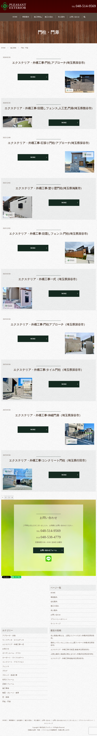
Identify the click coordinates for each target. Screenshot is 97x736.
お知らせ (5, 649)
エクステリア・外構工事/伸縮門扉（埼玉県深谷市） (48, 415)
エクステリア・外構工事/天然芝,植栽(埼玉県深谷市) (70, 649)
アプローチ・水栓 (9, 635)
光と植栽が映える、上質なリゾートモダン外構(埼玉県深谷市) (72, 637)
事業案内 (25, 17)
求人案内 (61, 17)
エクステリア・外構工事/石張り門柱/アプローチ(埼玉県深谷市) (48, 142)
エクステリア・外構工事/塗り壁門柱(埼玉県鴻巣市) (48, 188)
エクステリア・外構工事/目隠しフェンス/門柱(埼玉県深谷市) (48, 233)
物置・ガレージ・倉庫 (10, 693)
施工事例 (37, 17)
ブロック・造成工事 (9, 675)
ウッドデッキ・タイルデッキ (13, 640)
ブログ (4, 671)
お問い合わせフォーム (48, 550)
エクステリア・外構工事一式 (13, 644)
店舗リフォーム (8, 684)
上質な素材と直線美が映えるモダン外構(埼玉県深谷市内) (72, 654)
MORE (32, 77)
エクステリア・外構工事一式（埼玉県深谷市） (48, 279)
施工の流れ (49, 17)
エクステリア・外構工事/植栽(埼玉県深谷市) (67, 658)
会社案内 (54, 601)
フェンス (5, 666)
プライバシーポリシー (59, 619)
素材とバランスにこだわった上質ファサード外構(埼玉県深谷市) (72, 644)
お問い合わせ (74, 17)
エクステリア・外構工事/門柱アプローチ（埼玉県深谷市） (48, 324)
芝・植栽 (5, 697)
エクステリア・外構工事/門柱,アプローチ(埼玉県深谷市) (48, 62)
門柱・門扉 (6, 701)
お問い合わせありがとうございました (65, 720)
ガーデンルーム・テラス (11, 653)
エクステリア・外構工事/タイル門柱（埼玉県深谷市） (48, 369)
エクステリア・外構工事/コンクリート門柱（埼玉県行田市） (48, 460)
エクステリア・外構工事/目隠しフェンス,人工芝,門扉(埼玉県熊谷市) (48, 108)
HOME (15, 17)
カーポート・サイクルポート (13, 657)
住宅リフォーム (8, 679)
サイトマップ (56, 623)
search (85, 17)
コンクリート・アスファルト (13, 662)
